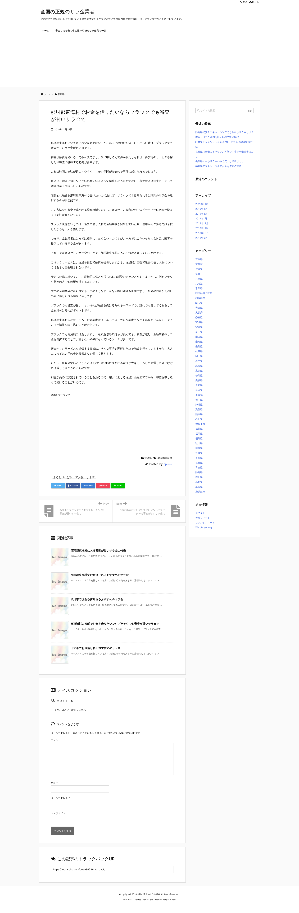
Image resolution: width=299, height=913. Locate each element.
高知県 (199, 481)
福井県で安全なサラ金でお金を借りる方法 (218, 166)
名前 (54, 782)
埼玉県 (199, 302)
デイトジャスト (186, 906)
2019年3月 (201, 213)
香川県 (199, 477)
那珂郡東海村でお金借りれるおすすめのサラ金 (100, 575)
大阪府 (199, 312)
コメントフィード (205, 522)
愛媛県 (199, 380)
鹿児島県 (200, 491)
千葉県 (199, 288)
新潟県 (199, 389)
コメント (56, 740)
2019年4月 (201, 208)
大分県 (199, 307)
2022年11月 (201, 203)
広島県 (199, 370)
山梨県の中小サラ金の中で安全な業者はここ (219, 161)
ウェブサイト (58, 813)
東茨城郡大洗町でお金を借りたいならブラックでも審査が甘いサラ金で (115, 623)
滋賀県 (199, 409)
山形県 (199, 341)
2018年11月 (201, 228)
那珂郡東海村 (164, 458)
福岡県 (199, 433)
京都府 (199, 264)
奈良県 (199, 317)
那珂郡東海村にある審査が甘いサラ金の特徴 (98, 550)
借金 (197, 273)
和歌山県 (200, 297)
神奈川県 (200, 423)
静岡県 (199, 472)
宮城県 (199, 322)
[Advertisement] (149, 61)
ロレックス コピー (113, 906)
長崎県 (199, 457)
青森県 (199, 467)
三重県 (199, 259)
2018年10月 (202, 232)
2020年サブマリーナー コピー (137, 906)
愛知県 (199, 385)
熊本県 (199, 414)
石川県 (199, 419)
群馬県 (199, 448)
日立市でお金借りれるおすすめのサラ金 (95, 648)
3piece (168, 464)
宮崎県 (199, 327)
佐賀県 (199, 268)
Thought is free (168, 899)
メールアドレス (60, 797)
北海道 (199, 283)
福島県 (199, 438)
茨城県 (148, 458)
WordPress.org (203, 527)
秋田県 (199, 443)
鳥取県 (199, 486)
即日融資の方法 (203, 293)
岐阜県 (199, 351)
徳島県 (199, 375)
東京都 (199, 394)
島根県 (199, 365)
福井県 (199, 428)
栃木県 (199, 399)
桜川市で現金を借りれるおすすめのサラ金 (97, 599)
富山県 (199, 331)
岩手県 (199, 360)
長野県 (199, 462)
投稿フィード (202, 517)
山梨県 (199, 346)
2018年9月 (201, 237)
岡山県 (199, 356)
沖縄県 (199, 404)
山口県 (199, 336)
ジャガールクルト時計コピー (165, 906)
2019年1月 (201, 218)
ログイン (200, 512)
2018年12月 (202, 223)
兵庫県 (199, 278)
